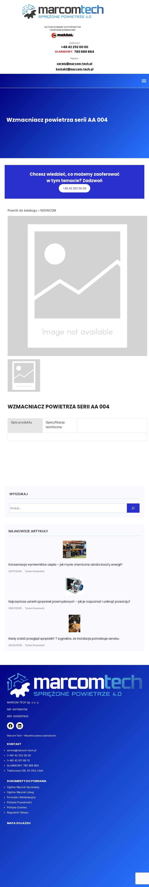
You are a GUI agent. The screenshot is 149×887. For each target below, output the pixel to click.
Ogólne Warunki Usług (20, 792)
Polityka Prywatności (19, 802)
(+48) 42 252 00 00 (19, 755)
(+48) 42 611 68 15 (18, 760)
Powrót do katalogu (23, 210)
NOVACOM (48, 210)
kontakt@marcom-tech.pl (74, 69)
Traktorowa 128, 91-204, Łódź (25, 770)
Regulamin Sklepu (17, 812)
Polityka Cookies (17, 807)
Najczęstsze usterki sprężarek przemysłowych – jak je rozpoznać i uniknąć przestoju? (69, 601)
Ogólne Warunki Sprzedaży (23, 787)
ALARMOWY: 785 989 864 (23, 765)
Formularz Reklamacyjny (21, 797)
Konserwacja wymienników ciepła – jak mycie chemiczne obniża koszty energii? (65, 564)
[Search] (133, 508)
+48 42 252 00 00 (74, 188)
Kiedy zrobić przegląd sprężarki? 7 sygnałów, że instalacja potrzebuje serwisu (64, 638)
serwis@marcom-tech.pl (21, 750)
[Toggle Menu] (144, 80)
